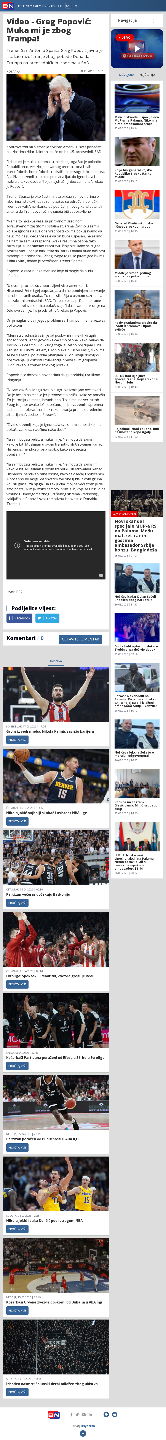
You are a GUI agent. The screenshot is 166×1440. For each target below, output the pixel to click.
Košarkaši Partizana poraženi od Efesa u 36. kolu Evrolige (55, 1057)
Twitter (51, 618)
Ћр (76, 5)
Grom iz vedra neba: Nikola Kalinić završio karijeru (50, 731)
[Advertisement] (137, 466)
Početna (23, 6)
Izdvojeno (126, 74)
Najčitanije (147, 74)
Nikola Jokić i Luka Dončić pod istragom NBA (44, 1220)
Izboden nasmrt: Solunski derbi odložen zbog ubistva (52, 1383)
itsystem (88, 1426)
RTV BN (46, 6)
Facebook (22, 618)
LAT (68, 5)
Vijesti (34, 6)
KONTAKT (56, 6)
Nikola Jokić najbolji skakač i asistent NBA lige (46, 812)
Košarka (56, 661)
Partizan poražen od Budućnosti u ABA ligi (42, 1139)
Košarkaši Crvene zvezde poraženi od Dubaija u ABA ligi (54, 1302)
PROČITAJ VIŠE (17, 740)
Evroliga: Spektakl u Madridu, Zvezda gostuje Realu (51, 976)
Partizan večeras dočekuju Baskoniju (38, 894)
